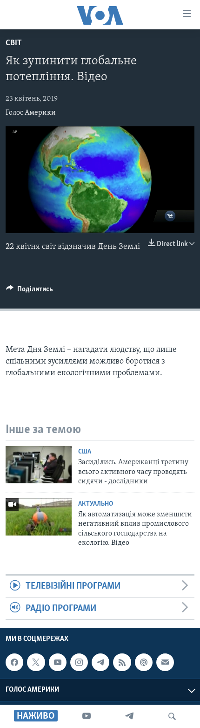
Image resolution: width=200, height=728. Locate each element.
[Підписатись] (165, 662)
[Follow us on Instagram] (79, 662)
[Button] (29, 291)
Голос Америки (31, 113)
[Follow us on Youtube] (58, 662)
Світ (14, 43)
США (84, 451)
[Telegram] (129, 716)
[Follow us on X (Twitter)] (36, 662)
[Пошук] (172, 716)
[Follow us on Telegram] (100, 662)
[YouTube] (86, 716)
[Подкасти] (144, 662)
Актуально (95, 504)
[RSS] (122, 662)
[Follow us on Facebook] (14, 662)
